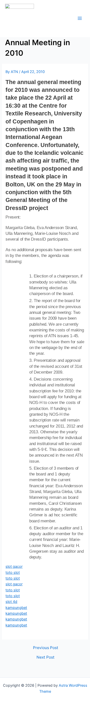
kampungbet (16, 607)
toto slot (13, 572)
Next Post (45, 657)
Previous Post (45, 648)
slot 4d (11, 601)
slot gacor (14, 566)
